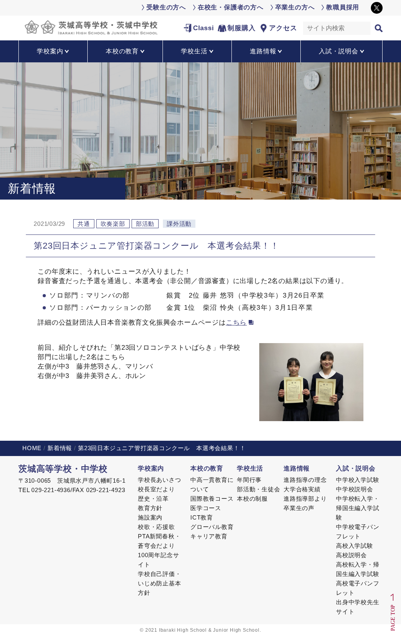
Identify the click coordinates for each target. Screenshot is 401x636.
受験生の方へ (166, 7)
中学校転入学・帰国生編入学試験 (357, 508)
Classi (203, 28)
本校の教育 (206, 468)
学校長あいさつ (159, 479)
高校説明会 (351, 555)
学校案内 (151, 468)
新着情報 (59, 448)
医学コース (205, 508)
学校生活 (250, 468)
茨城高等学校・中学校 (63, 469)
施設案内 (150, 517)
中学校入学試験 (357, 479)
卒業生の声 (299, 508)
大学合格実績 (302, 489)
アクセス (283, 28)
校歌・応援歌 (156, 526)
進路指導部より (305, 498)
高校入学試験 (354, 545)
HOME (32, 448)
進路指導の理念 (305, 479)
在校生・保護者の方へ (231, 7)
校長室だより (156, 489)
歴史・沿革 (153, 498)
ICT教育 (201, 517)
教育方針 (150, 508)
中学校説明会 (354, 489)
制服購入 (241, 28)
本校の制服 (252, 498)
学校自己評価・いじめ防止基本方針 (159, 583)
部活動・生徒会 (258, 489)
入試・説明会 (356, 468)
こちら (236, 322)
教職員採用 (342, 7)
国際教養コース (212, 498)
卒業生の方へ (295, 7)
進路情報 (297, 468)
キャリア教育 (209, 536)
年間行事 (249, 479)
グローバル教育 (212, 526)
